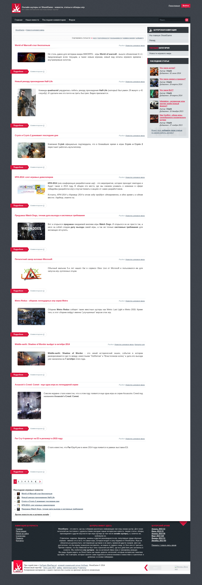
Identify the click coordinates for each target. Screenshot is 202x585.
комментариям (129, 38)
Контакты (20, 541)
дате (95, 38)
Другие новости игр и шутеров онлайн (32, 514)
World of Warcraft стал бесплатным (32, 45)
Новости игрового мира (135, 45)
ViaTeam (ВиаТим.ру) (48, 565)
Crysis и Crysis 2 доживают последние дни (36, 135)
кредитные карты (70, 568)
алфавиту (140, 38)
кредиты (82, 568)
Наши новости (32, 20)
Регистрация (21, 531)
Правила (19, 538)
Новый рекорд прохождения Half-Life (34, 81)
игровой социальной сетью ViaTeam (73, 565)
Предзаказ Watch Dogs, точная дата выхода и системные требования (50, 215)
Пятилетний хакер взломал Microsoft (33, 259)
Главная (18, 20)
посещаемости (116, 38)
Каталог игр (140, 344)
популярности (103, 38)
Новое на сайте (22, 534)
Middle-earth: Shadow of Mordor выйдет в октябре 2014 (42, 344)
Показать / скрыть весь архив (164, 545)
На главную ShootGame (160, 35)
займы (59, 568)
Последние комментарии (54, 20)
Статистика (20, 536)
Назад (152, 40)
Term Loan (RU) (49, 568)
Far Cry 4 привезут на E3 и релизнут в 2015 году (39, 438)
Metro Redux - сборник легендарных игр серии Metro (41, 301)
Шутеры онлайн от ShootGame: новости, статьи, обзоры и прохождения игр (18, 566)
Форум (72, 20)
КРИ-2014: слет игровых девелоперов (34, 177)
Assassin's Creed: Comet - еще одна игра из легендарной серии (46, 384)
